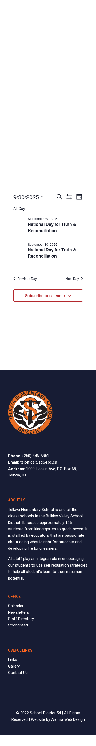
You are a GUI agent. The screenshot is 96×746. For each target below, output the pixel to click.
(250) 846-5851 (35, 455)
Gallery (14, 666)
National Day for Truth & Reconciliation (52, 227)
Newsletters (18, 612)
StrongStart (18, 625)
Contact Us (18, 672)
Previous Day (27, 278)
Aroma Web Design (68, 719)
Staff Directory (21, 618)
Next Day (72, 278)
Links (12, 659)
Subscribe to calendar (45, 295)
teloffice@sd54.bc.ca (38, 462)
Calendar (15, 605)
